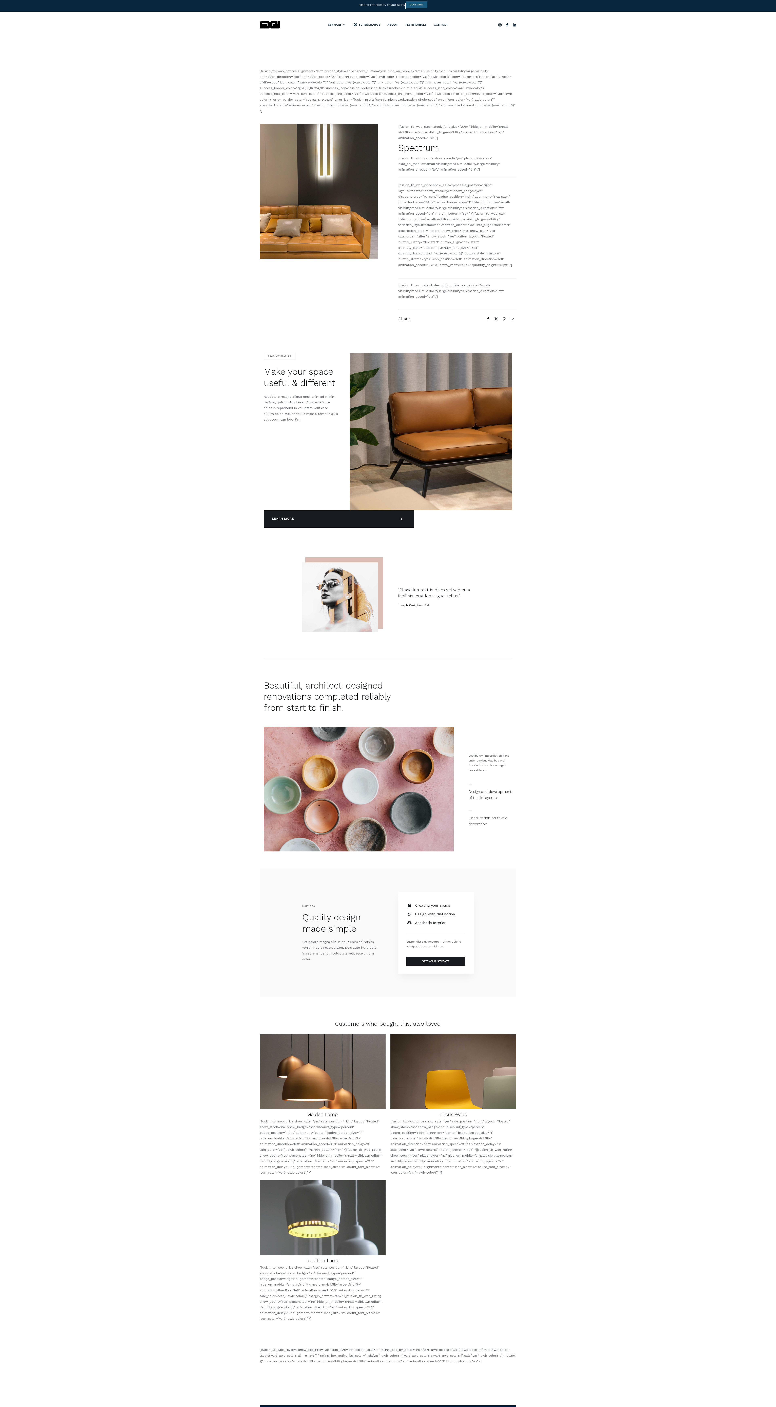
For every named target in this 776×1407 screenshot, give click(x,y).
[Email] (512, 319)
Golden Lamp (323, 1114)
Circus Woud (453, 1114)
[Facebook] (488, 319)
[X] (496, 319)
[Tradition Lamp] (323, 1182)
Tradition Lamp (323, 1260)
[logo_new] (270, 22)
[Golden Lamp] (323, 1036)
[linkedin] (514, 24)
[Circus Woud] (453, 1036)
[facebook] (507, 24)
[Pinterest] (504, 319)
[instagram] (500, 24)
